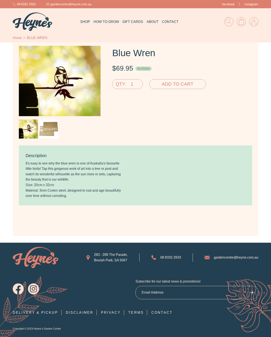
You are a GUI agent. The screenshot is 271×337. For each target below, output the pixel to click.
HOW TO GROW (106, 22)
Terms (136, 312)
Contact (162, 312)
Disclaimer (80, 312)
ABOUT (153, 22)
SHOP (85, 22)
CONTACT (170, 22)
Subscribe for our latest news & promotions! (168, 281)
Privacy (111, 312)
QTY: (121, 84)
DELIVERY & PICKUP (35, 312)
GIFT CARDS (132, 22)
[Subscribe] (251, 292)
